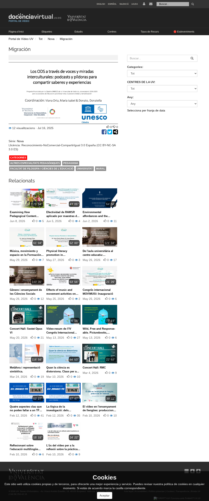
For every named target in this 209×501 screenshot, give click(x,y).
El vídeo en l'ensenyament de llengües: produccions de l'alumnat (99, 410)
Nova (51, 38)
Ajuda (134, 4)
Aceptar (105, 495)
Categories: (135, 67)
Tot (40, 38)
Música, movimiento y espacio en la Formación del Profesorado (25, 254)
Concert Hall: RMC (94, 367)
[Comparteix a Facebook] (104, 133)
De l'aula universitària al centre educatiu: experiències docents (98, 254)
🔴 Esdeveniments (183, 31)
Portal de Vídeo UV (21, 38)
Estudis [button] (78, 31)
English (101, 4)
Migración (66, 38)
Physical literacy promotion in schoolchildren (56, 254)
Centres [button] (112, 31)
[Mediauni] (186, 471)
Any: (130, 97)
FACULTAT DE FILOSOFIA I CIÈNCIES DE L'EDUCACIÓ (41, 168)
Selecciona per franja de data (146, 110)
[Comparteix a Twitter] (110, 133)
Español (112, 4)
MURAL (100, 168)
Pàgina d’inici (16, 31)
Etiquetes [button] (47, 31)
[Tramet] (192, 4)
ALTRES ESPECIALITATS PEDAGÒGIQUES (35, 163)
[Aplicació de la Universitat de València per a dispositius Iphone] (192, 471)
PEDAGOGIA (70, 163)
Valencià (124, 4)
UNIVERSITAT (85, 168)
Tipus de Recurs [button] (150, 31)
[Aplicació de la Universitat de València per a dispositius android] (197, 471)
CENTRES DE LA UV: (141, 82)
